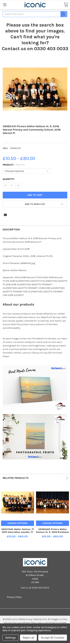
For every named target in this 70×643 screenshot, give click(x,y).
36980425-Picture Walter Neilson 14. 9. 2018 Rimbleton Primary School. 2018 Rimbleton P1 (52, 534)
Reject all (28, 637)
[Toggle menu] (4, 4)
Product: (14, 164)
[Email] (5, 214)
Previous (59, 478)
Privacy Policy (14, 597)
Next (66, 478)
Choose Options (17, 523)
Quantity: (9, 179)
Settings (10, 637)
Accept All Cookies (52, 637)
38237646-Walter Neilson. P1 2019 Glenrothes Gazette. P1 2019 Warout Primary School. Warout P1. (17, 534)
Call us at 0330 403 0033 (35, 587)
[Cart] (66, 5)
